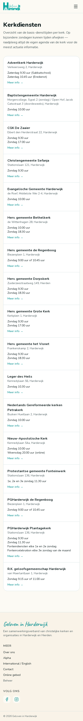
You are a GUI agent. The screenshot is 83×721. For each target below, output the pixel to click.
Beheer (7, 681)
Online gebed (12, 675)
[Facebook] (6, 699)
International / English (17, 664)
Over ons (9, 652)
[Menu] (76, 6)
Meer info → (15, 82)
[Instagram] (16, 699)
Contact (8, 669)
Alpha (7, 658)
